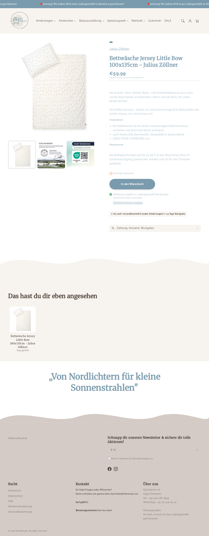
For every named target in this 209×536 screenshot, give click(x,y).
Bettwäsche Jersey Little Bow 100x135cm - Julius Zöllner (22, 341)
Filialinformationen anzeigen (128, 202)
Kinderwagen (44, 20)
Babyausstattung (90, 20)
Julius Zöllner (119, 49)
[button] (182, 21)
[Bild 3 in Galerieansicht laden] (80, 154)
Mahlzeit (137, 20)
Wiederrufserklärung (20, 506)
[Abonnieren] (197, 450)
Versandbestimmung (20, 511)
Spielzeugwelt (116, 20)
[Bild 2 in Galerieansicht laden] (51, 154)
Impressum (14, 490)
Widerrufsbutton (17, 438)
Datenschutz (15, 496)
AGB (10, 501)
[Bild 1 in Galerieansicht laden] (22, 154)
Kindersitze (66, 20)
